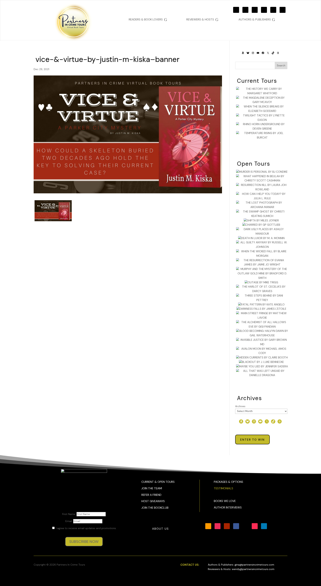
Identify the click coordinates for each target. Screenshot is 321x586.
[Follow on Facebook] (264, 10)
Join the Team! (151, 488)
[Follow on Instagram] (245, 10)
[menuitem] (257, 19)
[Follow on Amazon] (236, 10)
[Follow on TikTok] (283, 10)
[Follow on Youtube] (255, 10)
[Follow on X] (273, 10)
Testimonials (223, 488)
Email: (69, 521)
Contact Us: (189, 565)
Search (281, 65)
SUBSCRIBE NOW (84, 541)
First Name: (69, 514)
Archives (240, 406)
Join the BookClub (154, 508)
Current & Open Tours (158, 482)
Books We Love (225, 501)
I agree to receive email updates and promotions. (85, 528)
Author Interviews (228, 507)
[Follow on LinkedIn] (264, 526)
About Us (160, 529)
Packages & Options (228, 482)
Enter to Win (252, 440)
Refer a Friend (151, 495)
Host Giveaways (153, 501)
